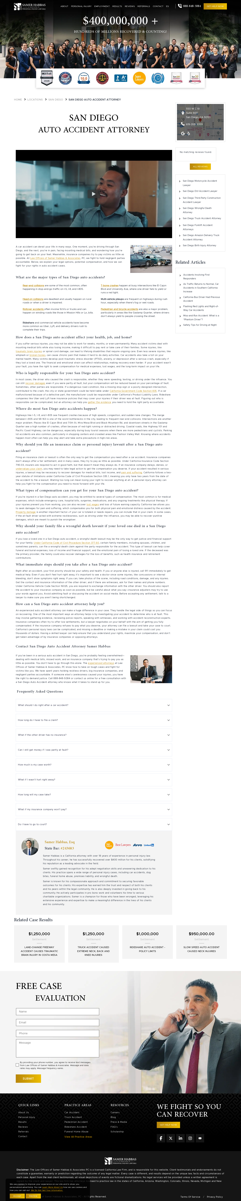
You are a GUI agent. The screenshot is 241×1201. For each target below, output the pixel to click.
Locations (35, 100)
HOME (18, 100)
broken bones (37, 355)
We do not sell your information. (47, 1190)
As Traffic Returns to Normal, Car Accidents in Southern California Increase (201, 288)
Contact (158, 6)
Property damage (26, 512)
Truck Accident (73, 1117)
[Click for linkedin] (180, 1141)
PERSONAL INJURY (81, 6)
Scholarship (117, 1132)
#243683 (67, 848)
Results (117, 6)
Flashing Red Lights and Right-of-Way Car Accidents (201, 308)
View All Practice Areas (78, 1137)
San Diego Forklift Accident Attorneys (198, 227)
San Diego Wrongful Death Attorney (197, 210)
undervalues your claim (29, 469)
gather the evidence (99, 402)
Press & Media (119, 1122)
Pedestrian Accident (76, 1122)
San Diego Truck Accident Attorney (202, 218)
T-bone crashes (109, 285)
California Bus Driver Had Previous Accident (201, 299)
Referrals (144, 6)
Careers (115, 1112)
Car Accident (71, 1112)
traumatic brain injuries (29, 351)
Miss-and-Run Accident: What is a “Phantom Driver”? (201, 318)
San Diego (55, 100)
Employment (102, 6)
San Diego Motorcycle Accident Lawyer (200, 183)
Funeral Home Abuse (76, 1132)
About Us (23, 1112)
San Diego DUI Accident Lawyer (200, 191)
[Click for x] (171, 1141)
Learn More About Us (52, 1187)
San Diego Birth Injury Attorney (199, 245)
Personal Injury (26, 1117)
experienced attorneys (101, 663)
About (64, 6)
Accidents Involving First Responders (196, 277)
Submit (28, 1078)
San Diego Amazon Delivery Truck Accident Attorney (201, 237)
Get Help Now (215, 6)
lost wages (93, 504)
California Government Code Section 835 (133, 391)
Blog (113, 1117)
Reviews (130, 6)
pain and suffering (131, 472)
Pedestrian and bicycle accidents (119, 309)
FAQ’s (114, 1127)
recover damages (35, 383)
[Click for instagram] (190, 1141)
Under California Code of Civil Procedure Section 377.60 (66, 543)
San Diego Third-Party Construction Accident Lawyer (202, 200)
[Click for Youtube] (200, 1141)
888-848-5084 (191, 6)
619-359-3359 (194, 124)
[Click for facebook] (161, 1141)
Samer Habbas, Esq (60, 842)
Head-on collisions (33, 299)
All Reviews (200, 167)
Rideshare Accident (75, 1127)
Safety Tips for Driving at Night (200, 325)
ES (167, 6)
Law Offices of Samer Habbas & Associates (55, 258)
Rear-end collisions (33, 285)
